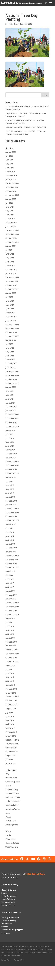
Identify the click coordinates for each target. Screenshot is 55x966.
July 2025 (9, 203)
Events (8, 785)
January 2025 (11, 226)
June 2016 (10, 626)
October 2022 (11, 332)
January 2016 (11, 646)
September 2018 (12, 520)
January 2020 (11, 457)
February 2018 (11, 548)
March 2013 (10, 728)
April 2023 (10, 309)
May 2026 (10, 164)
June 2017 (10, 579)
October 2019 (11, 469)
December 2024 (12, 230)
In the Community (13, 801)
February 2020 (11, 454)
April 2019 (10, 493)
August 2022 (11, 340)
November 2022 (12, 328)
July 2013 (9, 712)
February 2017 (11, 595)
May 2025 (10, 211)
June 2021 (10, 391)
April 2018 (10, 540)
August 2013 (11, 708)
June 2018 (10, 532)
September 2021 (12, 383)
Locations (5, 933)
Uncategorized (12, 824)
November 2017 (12, 559)
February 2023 (11, 316)
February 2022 (11, 363)
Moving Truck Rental (10, 917)
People (8, 817)
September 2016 (12, 614)
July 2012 (9, 759)
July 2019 (9, 481)
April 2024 (10, 261)
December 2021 (12, 371)
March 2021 (10, 403)
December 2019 (12, 461)
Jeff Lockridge (13, 24)
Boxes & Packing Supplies (12, 930)
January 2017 (11, 598)
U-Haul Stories (12, 821)
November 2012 (12, 744)
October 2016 (11, 610)
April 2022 (10, 356)
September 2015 (12, 661)
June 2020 (10, 438)
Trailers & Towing (8, 920)
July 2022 (9, 344)
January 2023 (11, 320)
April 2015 (10, 681)
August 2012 (11, 755)
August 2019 (11, 477)
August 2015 (11, 665)
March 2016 (10, 638)
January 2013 (11, 736)
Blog (7, 774)
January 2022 (11, 367)
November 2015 (12, 653)
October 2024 (11, 238)
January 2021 (11, 410)
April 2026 (10, 167)
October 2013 (11, 700)
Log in (8, 835)
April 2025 (10, 214)
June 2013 (10, 716)
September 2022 (12, 336)
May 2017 (10, 583)
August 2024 (11, 246)
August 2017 (11, 571)
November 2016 (12, 606)
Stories (4, 893)
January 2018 (11, 552)
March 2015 (10, 685)
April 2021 (10, 399)
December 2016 (12, 602)
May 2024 (10, 258)
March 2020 (10, 450)
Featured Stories (8, 902)
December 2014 (12, 696)
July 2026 (9, 156)
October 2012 (11, 747)
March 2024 (10, 265)
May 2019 (10, 489)
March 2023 (10, 312)
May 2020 (10, 442)
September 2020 (12, 426)
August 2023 (11, 293)
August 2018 (11, 524)
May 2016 (10, 630)
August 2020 (11, 430)
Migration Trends (13, 809)
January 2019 (11, 504)
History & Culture (13, 797)
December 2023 (12, 277)
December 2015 (12, 649)
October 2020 (11, 422)
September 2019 (12, 473)
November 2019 (12, 465)
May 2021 (10, 395)
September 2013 (12, 704)
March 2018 (10, 544)
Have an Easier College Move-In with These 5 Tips (26, 127)
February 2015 (11, 689)
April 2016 (10, 634)
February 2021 (11, 406)
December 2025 (12, 183)
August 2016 (11, 618)
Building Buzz (11, 778)
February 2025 (11, 222)
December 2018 (12, 508)
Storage (4, 927)
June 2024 (10, 254)
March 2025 (10, 218)
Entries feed (10, 839)
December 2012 (12, 740)
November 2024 (12, 234)
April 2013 (10, 724)
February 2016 (11, 642)
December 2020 (12, 414)
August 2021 (11, 387)
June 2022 (10, 348)
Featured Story (12, 789)
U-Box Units (6, 923)
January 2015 (11, 693)
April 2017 (10, 587)
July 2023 (9, 297)
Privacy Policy (6, 960)
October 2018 (11, 516)
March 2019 (10, 497)
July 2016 (9, 622)
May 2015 (10, 677)
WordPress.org (12, 847)
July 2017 (9, 575)
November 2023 (12, 281)
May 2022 (10, 352)
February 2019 (11, 501)
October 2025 (11, 191)
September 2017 (12, 567)
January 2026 (11, 179)
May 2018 (10, 536)
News (8, 813)
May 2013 (10, 720)
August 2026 (11, 152)
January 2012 (11, 763)
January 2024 (11, 273)
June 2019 (10, 485)
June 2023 (10, 301)
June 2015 (10, 673)
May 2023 (10, 305)
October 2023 (11, 285)
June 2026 (10, 160)
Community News (13, 781)
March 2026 (10, 171)
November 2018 (12, 512)
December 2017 (12, 555)
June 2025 (10, 207)
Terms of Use (19, 960)
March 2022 (10, 359)
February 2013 (11, 732)
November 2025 (12, 187)
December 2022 (12, 324)
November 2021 (12, 375)
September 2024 (12, 242)
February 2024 (11, 269)
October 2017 (11, 563)
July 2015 (9, 669)
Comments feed (12, 843)
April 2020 (10, 446)
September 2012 (12, 751)
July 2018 (9, 528)
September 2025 (12, 195)
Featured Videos (12, 793)
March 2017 (10, 591)
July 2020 (9, 434)
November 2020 (12, 418)
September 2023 (12, 289)
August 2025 (11, 199)
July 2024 (9, 250)
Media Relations (12, 805)
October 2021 (11, 379)
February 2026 (11, 175)
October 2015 (11, 657)
